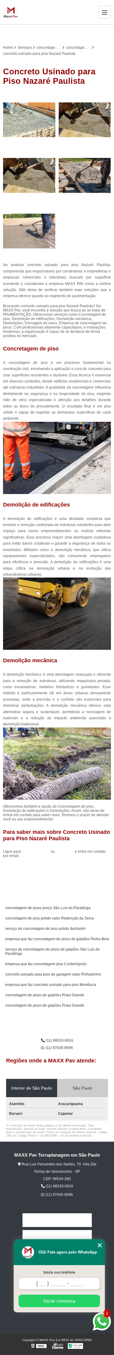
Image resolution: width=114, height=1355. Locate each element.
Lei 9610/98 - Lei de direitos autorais (66, 1135)
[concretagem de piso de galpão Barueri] (29, 175)
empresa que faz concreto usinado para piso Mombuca (50, 985)
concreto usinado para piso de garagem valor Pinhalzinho (53, 974)
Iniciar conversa (59, 1300)
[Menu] (104, 12)
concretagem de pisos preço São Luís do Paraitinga (48, 908)
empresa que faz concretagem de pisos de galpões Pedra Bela (57, 939)
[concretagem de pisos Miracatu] (29, 120)
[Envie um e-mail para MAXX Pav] (64, 33)
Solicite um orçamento (57, 869)
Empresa (57, 1237)
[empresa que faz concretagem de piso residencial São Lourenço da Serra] (85, 175)
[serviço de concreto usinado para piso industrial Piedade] (85, 120)
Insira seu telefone (59, 1272)
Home (57, 1220)
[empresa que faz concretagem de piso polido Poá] (29, 231)
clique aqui (65, 851)
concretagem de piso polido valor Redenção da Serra (49, 918)
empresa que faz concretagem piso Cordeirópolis (46, 964)
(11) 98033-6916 (36, 851)
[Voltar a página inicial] (11, 12)
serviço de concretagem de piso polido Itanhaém (45, 928)
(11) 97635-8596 (58, 1048)
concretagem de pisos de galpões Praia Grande (44, 995)
